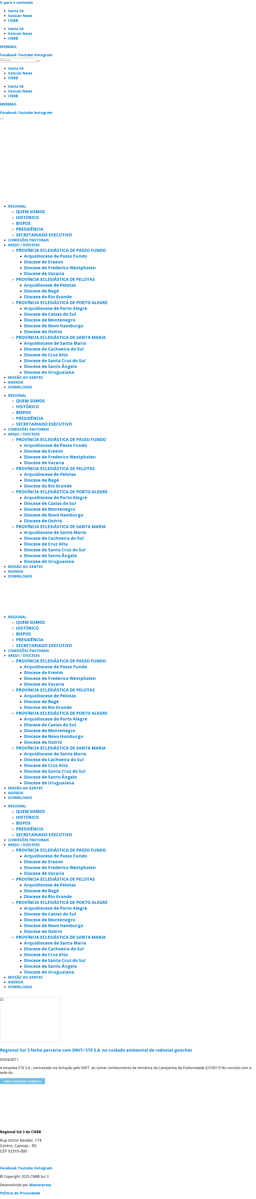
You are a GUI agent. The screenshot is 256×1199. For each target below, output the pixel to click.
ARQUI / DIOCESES (24, 244)
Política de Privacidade (20, 1193)
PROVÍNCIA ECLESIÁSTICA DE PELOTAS (55, 279)
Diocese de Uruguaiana (49, 372)
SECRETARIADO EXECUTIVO (44, 235)
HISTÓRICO (27, 217)
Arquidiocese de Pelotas (50, 285)
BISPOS (23, 223)
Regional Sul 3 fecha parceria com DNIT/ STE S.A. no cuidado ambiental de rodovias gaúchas (96, 1050)
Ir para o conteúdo (16, 2)
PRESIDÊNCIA (29, 229)
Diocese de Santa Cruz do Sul (55, 360)
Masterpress (40, 1184)
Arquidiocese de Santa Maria (55, 343)
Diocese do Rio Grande (48, 296)
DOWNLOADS (20, 387)
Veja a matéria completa (22, 1081)
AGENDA (15, 382)
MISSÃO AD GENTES (25, 377)
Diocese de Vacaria (44, 273)
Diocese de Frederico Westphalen (60, 267)
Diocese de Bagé (41, 291)
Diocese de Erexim (43, 262)
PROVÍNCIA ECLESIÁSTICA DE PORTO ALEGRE (62, 302)
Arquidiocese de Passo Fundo (55, 256)
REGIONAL (17, 206)
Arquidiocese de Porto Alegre (55, 308)
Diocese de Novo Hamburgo (53, 326)
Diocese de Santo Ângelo (50, 366)
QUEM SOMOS (30, 211)
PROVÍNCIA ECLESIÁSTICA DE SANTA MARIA (61, 337)
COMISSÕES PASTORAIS (28, 240)
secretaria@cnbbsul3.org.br (24, 1159)
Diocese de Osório (43, 331)
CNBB (13, 20)
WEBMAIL (8, 46)
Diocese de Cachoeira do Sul (54, 349)
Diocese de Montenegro (49, 320)
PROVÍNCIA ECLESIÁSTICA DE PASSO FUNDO (61, 250)
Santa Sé (16, 10)
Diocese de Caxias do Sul (50, 314)
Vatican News (20, 15)
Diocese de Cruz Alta (46, 355)
